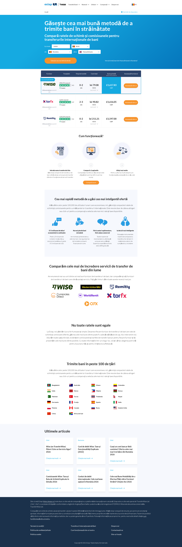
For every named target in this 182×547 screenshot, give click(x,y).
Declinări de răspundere (130, 12)
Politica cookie (35, 534)
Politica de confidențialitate (40, 530)
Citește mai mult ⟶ (53, 458)
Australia (77, 385)
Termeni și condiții (37, 526)
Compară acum (91, 182)
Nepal (120, 396)
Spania (98, 402)
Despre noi (115, 4)
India (53, 391)
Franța (76, 402)
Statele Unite (122, 408)
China (54, 413)
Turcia (76, 396)
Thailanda (99, 396)
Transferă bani (73, 4)
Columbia (121, 385)
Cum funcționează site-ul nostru (83, 530)
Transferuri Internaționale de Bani (83, 526)
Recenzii (84, 4)
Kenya (120, 391)
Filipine (98, 391)
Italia (119, 402)
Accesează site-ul (131, 85)
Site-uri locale (116, 534)
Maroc (76, 391)
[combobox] (80, 46)
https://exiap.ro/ (49, 501)
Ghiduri (93, 4)
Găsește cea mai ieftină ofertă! (61, 61)
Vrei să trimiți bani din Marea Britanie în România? (121, 61)
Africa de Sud (78, 413)
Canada (76, 408)
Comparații (103, 4)
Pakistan (55, 396)
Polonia (54, 408)
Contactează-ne (117, 530)
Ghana (98, 385)
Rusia (98, 408)
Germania (55, 402)
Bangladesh (56, 385)
